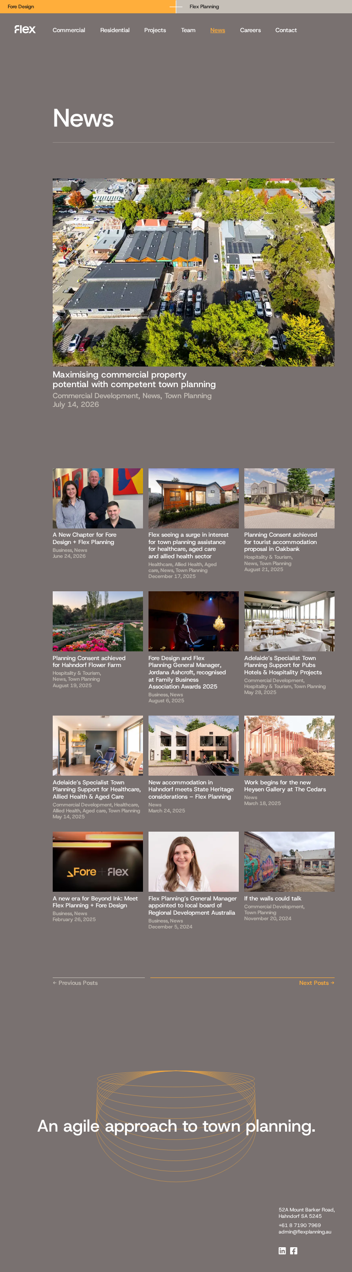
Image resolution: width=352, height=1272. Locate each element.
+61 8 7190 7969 (300, 1225)
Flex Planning (204, 6)
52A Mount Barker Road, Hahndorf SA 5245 (307, 1212)
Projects (155, 30)
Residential (115, 30)
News (217, 30)
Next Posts (314, 983)
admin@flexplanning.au (305, 1231)
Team (188, 30)
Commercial (69, 30)
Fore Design (21, 6)
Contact (286, 30)
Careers (250, 30)
